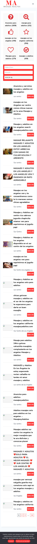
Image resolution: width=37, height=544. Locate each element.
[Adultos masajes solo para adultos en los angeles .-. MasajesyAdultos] (18, 417)
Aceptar (11, 541)
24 (32, 515)
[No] (35, 538)
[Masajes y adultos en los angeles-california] (18, 505)
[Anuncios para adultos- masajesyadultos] (18, 400)
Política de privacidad (22, 541)
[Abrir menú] (33, 3)
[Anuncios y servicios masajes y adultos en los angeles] (18, 91)
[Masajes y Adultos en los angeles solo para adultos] (18, 285)
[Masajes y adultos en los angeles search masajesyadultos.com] (18, 129)
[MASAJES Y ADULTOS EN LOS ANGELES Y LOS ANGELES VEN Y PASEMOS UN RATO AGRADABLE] (18, 177)
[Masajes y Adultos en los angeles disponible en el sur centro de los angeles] (18, 244)
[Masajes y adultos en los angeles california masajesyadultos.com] (18, 327)
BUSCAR (8, 77)
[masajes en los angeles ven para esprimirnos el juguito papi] (18, 265)
